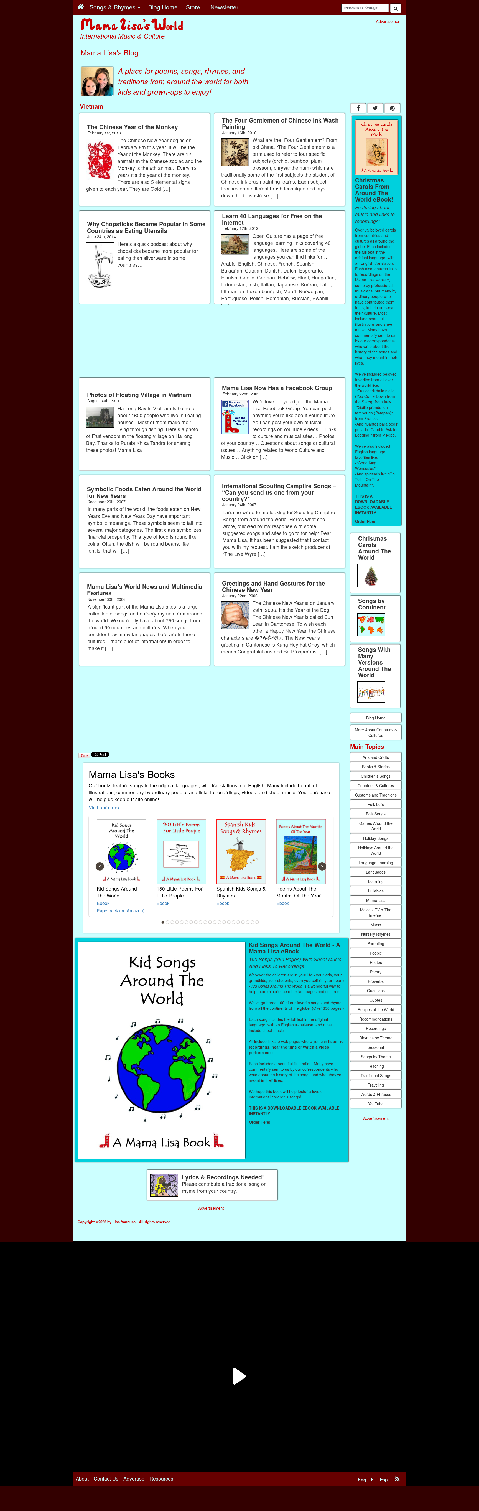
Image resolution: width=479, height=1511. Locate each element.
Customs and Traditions (376, 795)
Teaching (376, 1066)
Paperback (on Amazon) (120, 910)
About (82, 1478)
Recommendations (375, 1019)
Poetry (375, 972)
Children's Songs (376, 776)
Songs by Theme (376, 1056)
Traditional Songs (376, 1075)
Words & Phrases (376, 1094)
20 (252, 922)
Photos (376, 962)
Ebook (103, 903)
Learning (376, 881)
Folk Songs (376, 813)
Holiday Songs (375, 838)
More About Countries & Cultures (376, 732)
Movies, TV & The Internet (375, 912)
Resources (161, 1478)
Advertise (133, 1478)
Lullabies (376, 891)
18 (243, 922)
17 (238, 922)
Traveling (376, 1085)
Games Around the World (376, 825)
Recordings (376, 1028)
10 (205, 922)
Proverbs (376, 981)
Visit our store (104, 807)
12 (214, 922)
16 (233, 922)
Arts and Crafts (376, 757)
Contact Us (106, 1478)
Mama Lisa (376, 900)
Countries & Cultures (376, 785)
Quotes (376, 1000)
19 (247, 922)
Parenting (375, 943)
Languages (376, 872)
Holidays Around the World (376, 850)
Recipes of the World (376, 1009)
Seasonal (376, 1047)
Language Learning (376, 862)
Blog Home (376, 718)
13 (219, 922)
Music (376, 924)
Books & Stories (376, 766)
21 (257, 922)
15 (229, 922)
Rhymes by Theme (376, 1038)
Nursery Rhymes (376, 934)
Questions (376, 990)
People (376, 953)
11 (210, 922)
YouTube (376, 1103)
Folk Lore (376, 804)
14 (224, 922)
